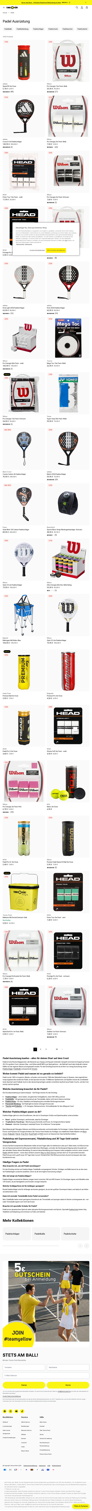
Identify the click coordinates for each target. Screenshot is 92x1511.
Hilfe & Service (25, 1422)
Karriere (23, 1438)
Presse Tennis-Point (45, 1454)
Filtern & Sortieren (81, 1506)
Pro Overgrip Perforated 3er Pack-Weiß (16, 976)
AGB (48, 1465)
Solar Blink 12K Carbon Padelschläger (16, 530)
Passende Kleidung (13, 1104)
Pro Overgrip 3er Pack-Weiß (56, 142)
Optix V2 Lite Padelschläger (12, 585)
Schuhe (34, 1069)
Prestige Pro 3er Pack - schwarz (58, 976)
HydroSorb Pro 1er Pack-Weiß (13, 1031)
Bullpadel (11, 1134)
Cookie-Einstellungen (9, 1437)
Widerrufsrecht (56, 1465)
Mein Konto (43, 1422)
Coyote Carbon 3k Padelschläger (14, 474)
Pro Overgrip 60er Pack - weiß (13, 363)
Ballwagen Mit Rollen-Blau (12, 640)
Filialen (5, 1153)
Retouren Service (26, 1430)
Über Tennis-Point (45, 1430)
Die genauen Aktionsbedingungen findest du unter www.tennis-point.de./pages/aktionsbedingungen (37, 1506)
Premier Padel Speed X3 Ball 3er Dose (60, 862)
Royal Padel (33, 1134)
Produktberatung (45, 1450)
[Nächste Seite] (62, 1049)
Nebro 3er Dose (52, 807)
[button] (3, 7)
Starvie (17, 1134)
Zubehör (18, 1106)
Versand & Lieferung (46, 1438)
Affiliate (23, 1434)
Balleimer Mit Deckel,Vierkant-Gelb (15, 917)
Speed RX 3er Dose (9, 86)
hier (66, 240)
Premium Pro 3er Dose (54, 696)
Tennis (42, 1062)
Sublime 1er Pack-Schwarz (56, 1031)
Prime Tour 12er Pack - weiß (13, 197)
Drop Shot (24, 1134)
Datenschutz (20, 244)
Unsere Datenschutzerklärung (12, 1396)
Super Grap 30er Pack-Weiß (57, 419)
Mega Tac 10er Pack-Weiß (56, 363)
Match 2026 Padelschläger (56, 474)
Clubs (23, 1447)
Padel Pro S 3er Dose (10, 751)
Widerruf (5, 1422)
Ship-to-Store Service (48, 1153)
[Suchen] (76, 7)
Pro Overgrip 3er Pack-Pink (12, 807)
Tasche (8, 1106)
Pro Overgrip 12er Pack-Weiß (57, 86)
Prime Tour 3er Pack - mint (56, 917)
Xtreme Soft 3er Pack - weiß (57, 751)
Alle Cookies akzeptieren (56, 250)
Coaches (24, 1442)
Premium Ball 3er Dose (10, 696)
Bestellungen (25, 1426)
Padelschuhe (10, 1101)
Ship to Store (25, 1451)
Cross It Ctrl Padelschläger (12, 142)
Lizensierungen (7, 1426)
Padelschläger (8, 1069)
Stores (42, 1434)
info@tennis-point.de (64, 1391)
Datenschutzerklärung (30, 1465)
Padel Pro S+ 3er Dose (10, 862)
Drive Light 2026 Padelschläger (13, 308)
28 (57, 1049)
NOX (41, 1134)
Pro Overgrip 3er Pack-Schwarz (58, 197)
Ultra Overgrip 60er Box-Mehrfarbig (59, 585)
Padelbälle (17, 1069)
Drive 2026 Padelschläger (56, 308)
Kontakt (42, 1426)
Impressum (42, 1465)
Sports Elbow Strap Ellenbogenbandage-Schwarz (64, 530)
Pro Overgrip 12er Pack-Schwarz (14, 419)
